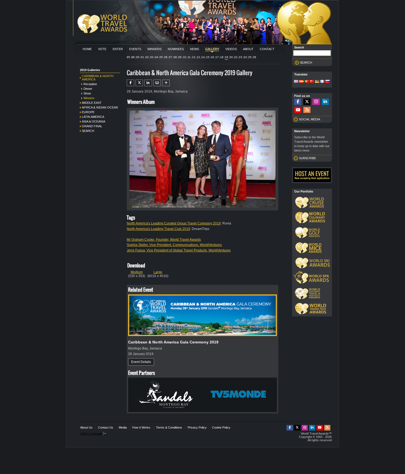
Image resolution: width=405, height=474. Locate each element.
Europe (88, 112)
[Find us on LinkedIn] (325, 102)
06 (166, 57)
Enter (118, 49)
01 (142, 57)
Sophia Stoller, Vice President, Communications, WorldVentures (174, 245)
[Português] (306, 82)
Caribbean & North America (98, 77)
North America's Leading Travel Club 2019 (158, 229)
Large (157, 272)
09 (180, 57)
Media (123, 427)
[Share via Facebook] (130, 83)
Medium (137, 272)
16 (212, 57)
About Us (86, 427)
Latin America (93, 116)
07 (170, 57)
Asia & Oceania (93, 121)
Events (135, 49)
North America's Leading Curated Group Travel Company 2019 (174, 223)
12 (193, 57)
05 (161, 57)
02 (147, 57)
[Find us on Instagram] (316, 102)
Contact (267, 49)
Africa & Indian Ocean (100, 107)
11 (189, 57)
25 (250, 57)
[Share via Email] (157, 83)
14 (203, 57)
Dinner (87, 88)
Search (88, 130)
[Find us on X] (306, 102)
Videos (231, 49)
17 (217, 57)
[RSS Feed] (306, 110)
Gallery (212, 49)
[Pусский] (327, 82)
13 (198, 57)
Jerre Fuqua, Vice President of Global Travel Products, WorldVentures (179, 250)
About (248, 49)
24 (245, 57)
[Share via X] (139, 83)
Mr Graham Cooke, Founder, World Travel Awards (164, 240)
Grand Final (92, 126)
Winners (154, 49)
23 (240, 57)
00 (137, 57)
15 (207, 57)
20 (231, 57)
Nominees (176, 49)
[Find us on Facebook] (297, 102)
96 (133, 57)
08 (175, 57)
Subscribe (307, 158)
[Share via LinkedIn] (148, 83)
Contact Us (105, 427)
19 (226, 57)
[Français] (322, 82)
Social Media (309, 119)
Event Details (141, 362)
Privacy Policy (197, 427)
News (194, 49)
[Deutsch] (317, 82)
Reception (90, 84)
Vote (102, 49)
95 (128, 57)
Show (87, 93)
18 (221, 57)
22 (235, 57)
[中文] (312, 82)
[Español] (301, 82)
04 (156, 57)
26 (254, 57)
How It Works (141, 427)
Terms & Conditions (169, 427)
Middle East (92, 102)
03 (151, 57)
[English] (296, 82)
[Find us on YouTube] (297, 110)
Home (87, 49)
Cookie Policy (221, 427)
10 (184, 57)
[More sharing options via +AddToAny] (166, 83)
